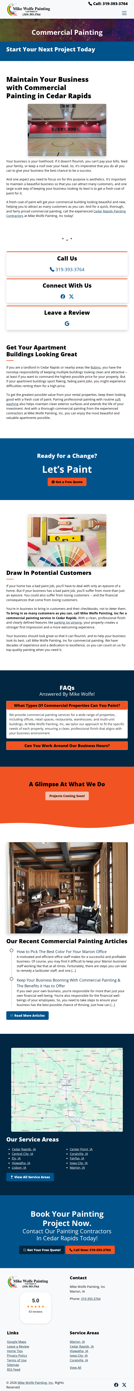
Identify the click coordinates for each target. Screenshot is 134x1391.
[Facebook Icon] (63, 296)
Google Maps (16, 1342)
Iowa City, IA (79, 1163)
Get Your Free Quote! (43, 1250)
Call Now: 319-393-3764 (92, 1250)
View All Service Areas (31, 1177)
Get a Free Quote (69, 482)
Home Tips (15, 1351)
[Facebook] (116, 1385)
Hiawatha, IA (21, 1163)
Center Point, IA (81, 1149)
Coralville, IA (79, 1154)
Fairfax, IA (77, 1158)
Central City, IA (22, 1154)
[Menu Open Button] (124, 13)
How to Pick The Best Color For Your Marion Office (62, 951)
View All (75, 1367)
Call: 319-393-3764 (110, 3)
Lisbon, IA (19, 1167)
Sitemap (13, 1365)
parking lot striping (68, 622)
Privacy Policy (17, 1355)
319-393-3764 (69, 269)
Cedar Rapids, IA (24, 1149)
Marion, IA (77, 1167)
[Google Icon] (67, 323)
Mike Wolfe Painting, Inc (35, 1383)
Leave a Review (18, 1346)
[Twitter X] (124, 1385)
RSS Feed (13, 1369)
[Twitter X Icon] (71, 296)
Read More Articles (29, 1015)
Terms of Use (17, 1360)
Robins (96, 367)
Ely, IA (16, 1158)
